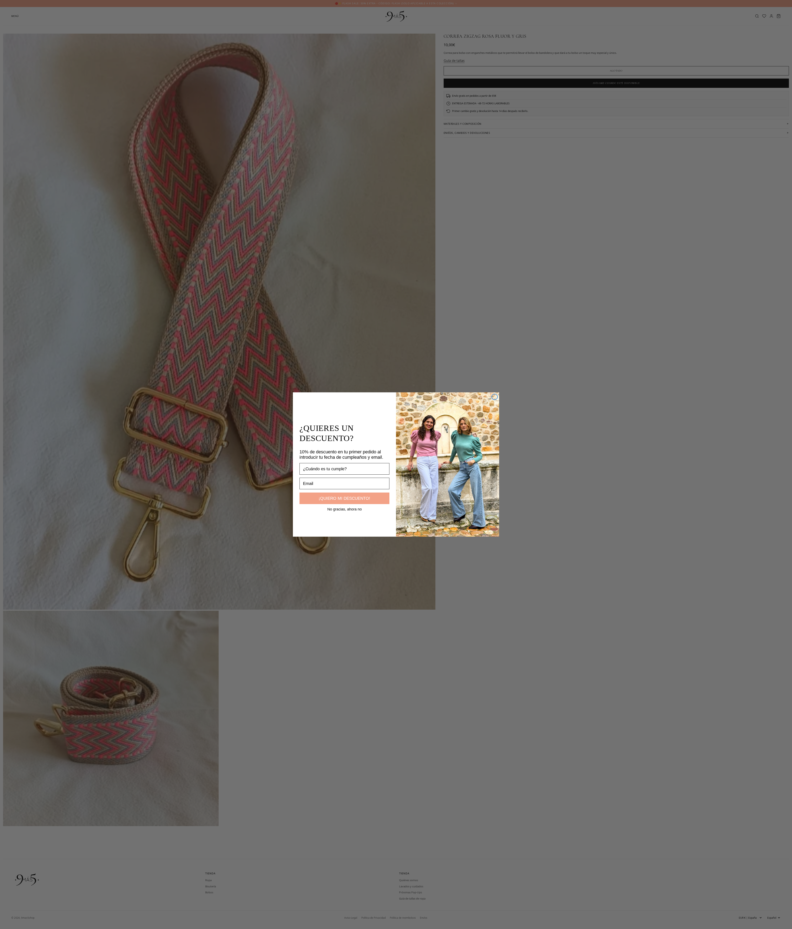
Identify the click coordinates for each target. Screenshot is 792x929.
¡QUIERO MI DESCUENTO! (344, 498)
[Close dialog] (494, 397)
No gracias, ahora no (344, 509)
